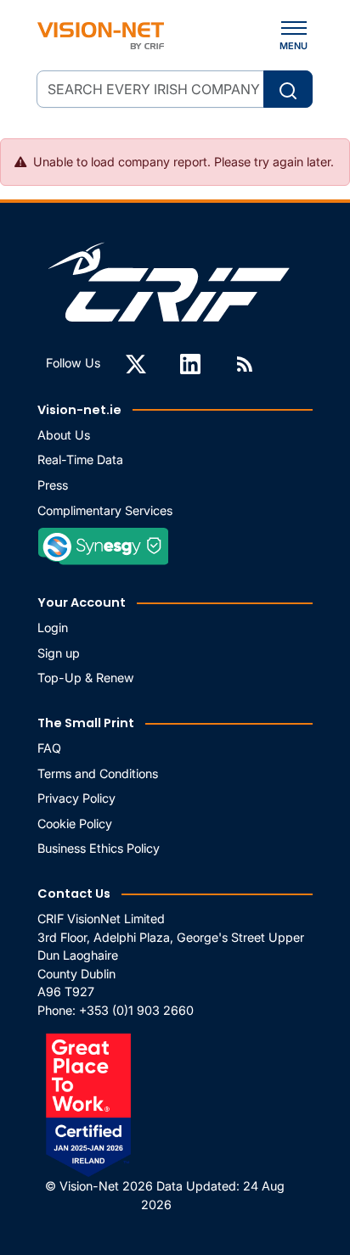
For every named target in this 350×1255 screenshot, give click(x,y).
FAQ (49, 748)
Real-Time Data (80, 459)
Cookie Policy (74, 823)
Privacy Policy (76, 798)
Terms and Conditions (97, 773)
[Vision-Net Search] (100, 35)
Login (52, 627)
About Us (63, 435)
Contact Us (73, 893)
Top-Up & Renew (85, 677)
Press (52, 485)
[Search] (288, 89)
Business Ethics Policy (98, 848)
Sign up (58, 653)
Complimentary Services (104, 510)
